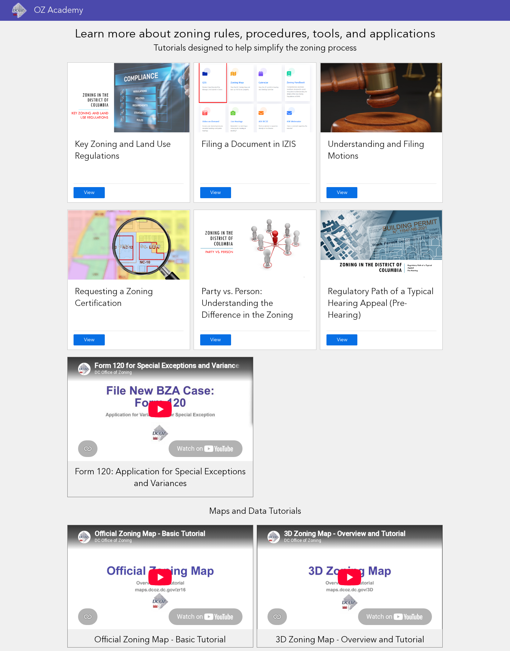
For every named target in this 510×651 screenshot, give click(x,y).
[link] (89, 192)
